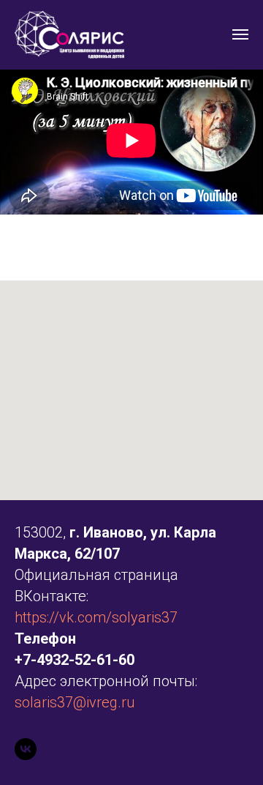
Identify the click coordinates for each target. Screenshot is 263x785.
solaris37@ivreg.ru (74, 702)
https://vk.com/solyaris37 (96, 617)
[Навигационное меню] (240, 34)
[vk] (26, 749)
